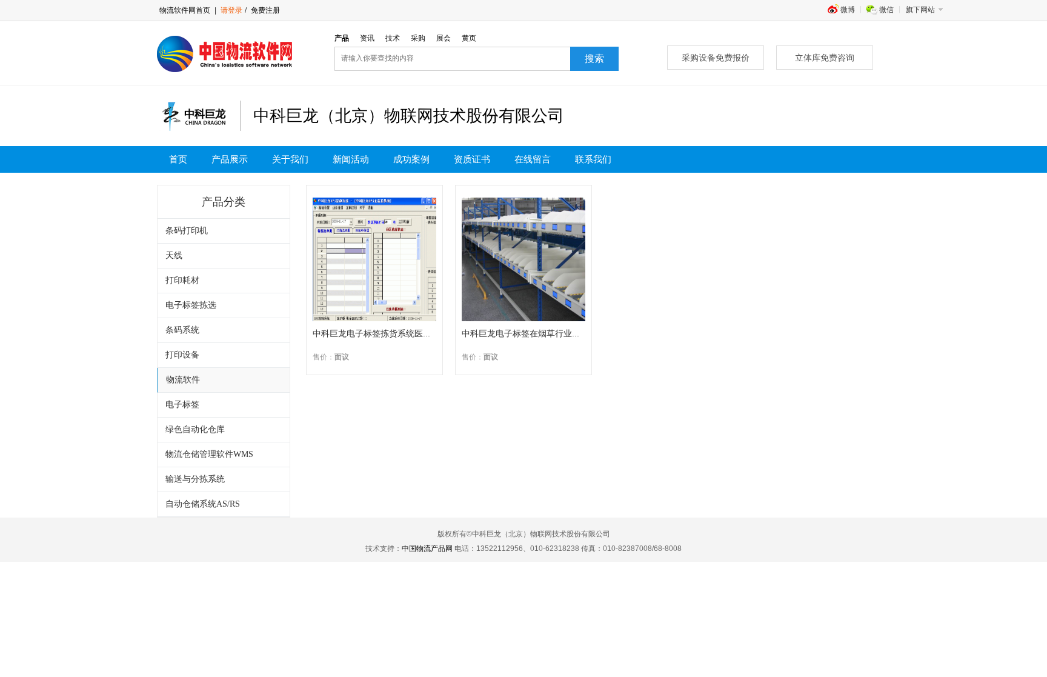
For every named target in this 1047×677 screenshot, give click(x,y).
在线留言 (532, 159)
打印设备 (182, 354)
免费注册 (264, 10)
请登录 (231, 10)
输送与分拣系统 (195, 479)
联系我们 (593, 159)
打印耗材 (182, 280)
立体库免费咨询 (824, 57)
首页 (178, 159)
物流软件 (183, 379)
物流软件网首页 (184, 10)
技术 (392, 38)
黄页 (469, 38)
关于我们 (290, 159)
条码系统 (182, 330)
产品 (341, 38)
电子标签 (182, 404)
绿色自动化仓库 (195, 429)
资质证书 (472, 159)
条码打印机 (186, 230)
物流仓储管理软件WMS (209, 454)
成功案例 (411, 159)
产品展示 (229, 159)
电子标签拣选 (190, 305)
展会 (443, 38)
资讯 (367, 38)
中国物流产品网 (427, 548)
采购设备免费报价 (716, 57)
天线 (173, 255)
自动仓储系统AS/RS (202, 504)
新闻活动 (351, 159)
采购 (418, 38)
